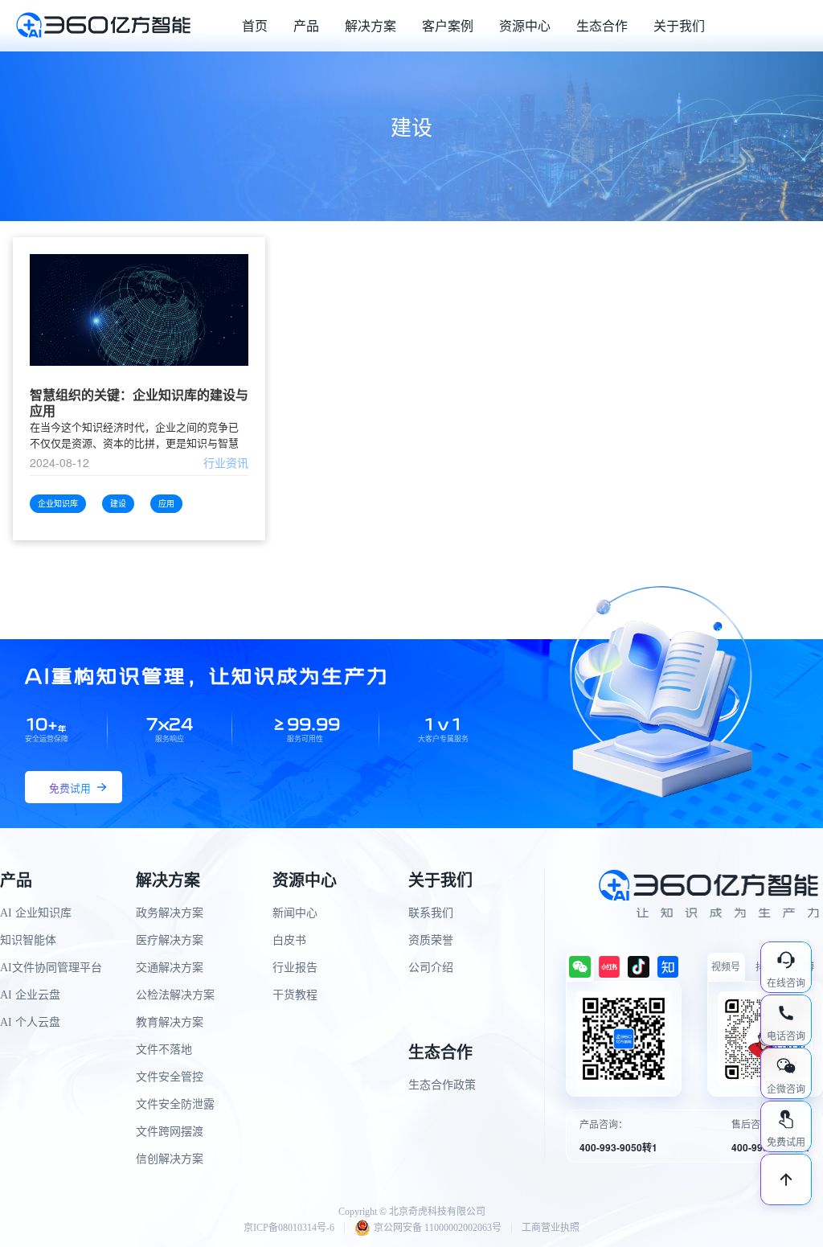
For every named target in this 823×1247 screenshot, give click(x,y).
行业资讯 (225, 462)
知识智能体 (28, 940)
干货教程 (294, 995)
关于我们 (679, 25)
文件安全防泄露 (175, 1104)
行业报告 (294, 968)
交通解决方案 (169, 968)
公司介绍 (430, 968)
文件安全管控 (169, 1077)
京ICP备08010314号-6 (289, 1227)
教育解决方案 (169, 1022)
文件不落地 (164, 1050)
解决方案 (370, 25)
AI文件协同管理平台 (51, 968)
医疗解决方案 (169, 940)
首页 (255, 25)
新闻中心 (294, 913)
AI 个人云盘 (30, 1022)
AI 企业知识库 (36, 913)
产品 (306, 25)
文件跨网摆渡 (169, 1132)
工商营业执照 (550, 1227)
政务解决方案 (169, 913)
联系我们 (430, 913)
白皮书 (289, 940)
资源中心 (525, 25)
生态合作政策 (442, 1085)
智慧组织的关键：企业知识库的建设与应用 (139, 403)
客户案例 (447, 25)
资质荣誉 (430, 940)
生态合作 (602, 25)
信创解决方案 (169, 1159)
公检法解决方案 (175, 995)
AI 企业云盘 (30, 995)
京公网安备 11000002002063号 (438, 1227)
